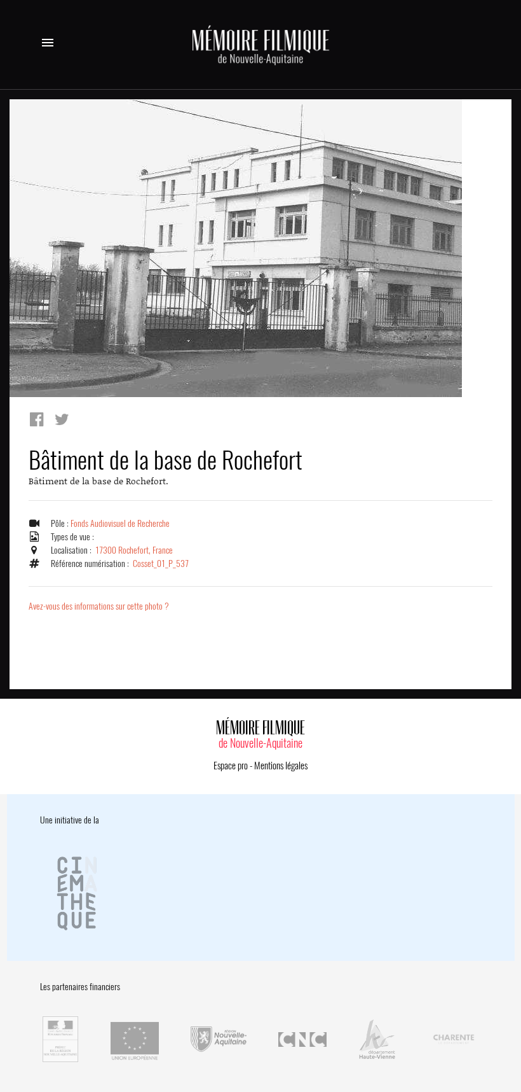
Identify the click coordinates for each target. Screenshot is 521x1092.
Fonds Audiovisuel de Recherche (120, 523)
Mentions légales (281, 765)
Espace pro (230, 765)
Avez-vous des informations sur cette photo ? (99, 606)
